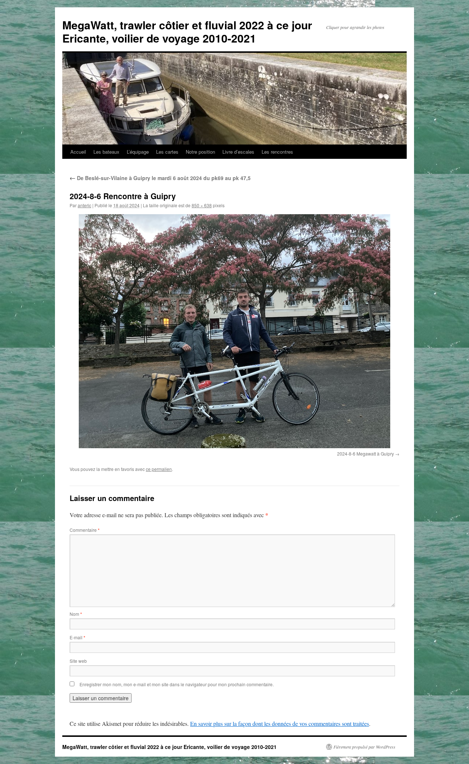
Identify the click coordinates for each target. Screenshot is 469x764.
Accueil (78, 151)
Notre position (200, 151)
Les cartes (167, 151)
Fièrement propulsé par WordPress (364, 747)
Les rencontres (277, 151)
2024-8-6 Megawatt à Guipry (365, 453)
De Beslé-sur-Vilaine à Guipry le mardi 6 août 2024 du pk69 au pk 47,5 (160, 178)
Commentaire (85, 530)
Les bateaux (106, 151)
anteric (84, 205)
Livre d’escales (238, 151)
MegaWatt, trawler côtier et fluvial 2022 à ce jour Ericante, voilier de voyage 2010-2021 (187, 31)
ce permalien (159, 469)
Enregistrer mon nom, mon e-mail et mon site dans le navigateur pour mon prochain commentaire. (177, 684)
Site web (78, 661)
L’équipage (138, 151)
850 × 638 (202, 205)
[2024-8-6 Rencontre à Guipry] (234, 331)
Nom (76, 614)
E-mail (77, 637)
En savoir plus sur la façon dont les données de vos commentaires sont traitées (279, 723)
